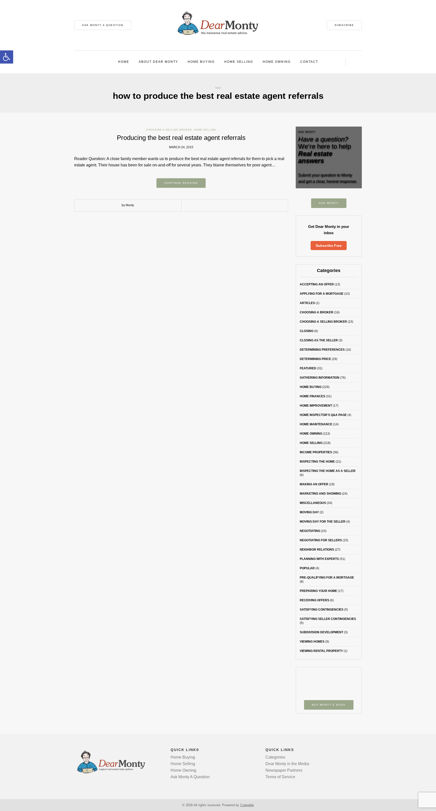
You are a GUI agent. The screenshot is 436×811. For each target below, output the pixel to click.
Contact (309, 62)
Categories (275, 757)
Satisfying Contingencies (321, 609)
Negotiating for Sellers (321, 540)
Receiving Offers (314, 600)
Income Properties (316, 452)
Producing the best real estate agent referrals (181, 137)
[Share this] (205, 205)
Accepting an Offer (317, 284)
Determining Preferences (322, 349)
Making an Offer (314, 484)
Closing (306, 331)
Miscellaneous (313, 503)
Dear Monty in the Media (287, 764)
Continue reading (181, 183)
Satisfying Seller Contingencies (328, 619)
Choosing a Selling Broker (169, 129)
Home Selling (238, 62)
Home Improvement (316, 405)
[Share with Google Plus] (221, 205)
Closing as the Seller (319, 340)
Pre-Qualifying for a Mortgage (327, 577)
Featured (308, 368)
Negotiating (310, 531)
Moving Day (309, 512)
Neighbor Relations (317, 549)
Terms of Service (280, 777)
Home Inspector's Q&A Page (323, 415)
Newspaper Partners (283, 770)
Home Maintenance (316, 424)
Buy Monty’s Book (329, 704)
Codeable (247, 805)
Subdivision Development (321, 632)
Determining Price (315, 359)
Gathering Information (319, 377)
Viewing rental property (321, 651)
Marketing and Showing (320, 493)
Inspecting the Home (317, 461)
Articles (307, 303)
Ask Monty (329, 203)
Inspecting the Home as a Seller (328, 471)
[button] (6, 57)
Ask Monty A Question (102, 25)
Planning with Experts (319, 559)
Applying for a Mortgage (321, 293)
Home (123, 62)
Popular (307, 568)
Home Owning (277, 62)
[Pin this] (228, 205)
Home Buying (201, 62)
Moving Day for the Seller (322, 521)
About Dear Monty (158, 62)
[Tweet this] (213, 205)
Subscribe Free (329, 246)
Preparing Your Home (318, 591)
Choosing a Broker (316, 312)
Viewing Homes (312, 641)
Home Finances (312, 396)
